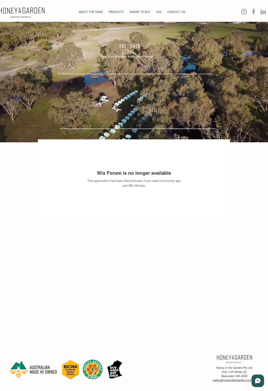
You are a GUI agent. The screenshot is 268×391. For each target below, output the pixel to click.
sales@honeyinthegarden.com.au (234, 380)
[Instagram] (244, 12)
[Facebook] (253, 12)
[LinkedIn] (263, 12)
